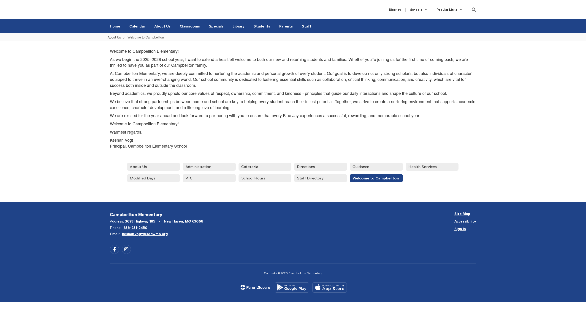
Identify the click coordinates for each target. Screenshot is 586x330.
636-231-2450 (135, 228)
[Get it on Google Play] (292, 287)
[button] (418, 10)
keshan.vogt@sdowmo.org (145, 234)
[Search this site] (474, 9)
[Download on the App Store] (329, 287)
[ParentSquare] (255, 287)
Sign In (460, 229)
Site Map (462, 214)
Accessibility (465, 221)
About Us (114, 37)
